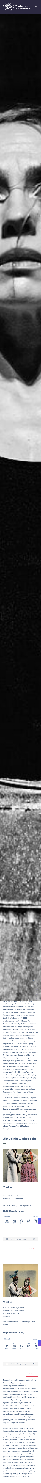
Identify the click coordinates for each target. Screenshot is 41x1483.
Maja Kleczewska (17, 1310)
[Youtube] (37, 994)
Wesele (7, 1187)
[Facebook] (37, 985)
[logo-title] (16, 11)
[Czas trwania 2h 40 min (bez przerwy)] (7, 1239)
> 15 (33, 1239)
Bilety (31, 1249)
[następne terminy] (39, 1221)
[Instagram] (37, 990)
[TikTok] (37, 999)
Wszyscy (35, 980)
